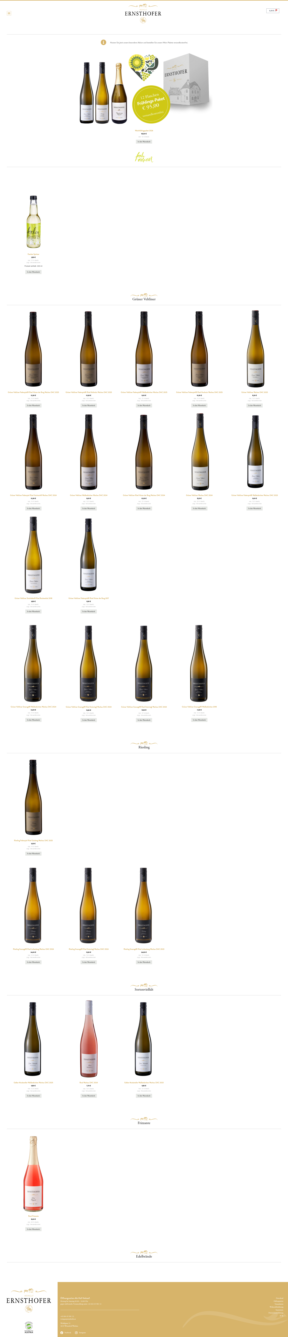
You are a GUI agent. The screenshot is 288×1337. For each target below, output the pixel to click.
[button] (9, 13)
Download (279, 1298)
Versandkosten (35, 262)
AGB (281, 1316)
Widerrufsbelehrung (276, 1307)
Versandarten (279, 1304)
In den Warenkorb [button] (144, 141)
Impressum (279, 1310)
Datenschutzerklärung (275, 1313)
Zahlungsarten (278, 1301)
